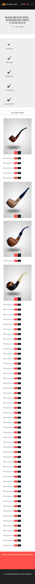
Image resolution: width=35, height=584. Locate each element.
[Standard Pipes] (9, 99)
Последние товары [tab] (17, 113)
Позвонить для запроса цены (17, 126)
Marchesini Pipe (12, 574)
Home (13, 26)
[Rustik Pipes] (9, 72)
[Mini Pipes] (9, 58)
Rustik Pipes (9, 76)
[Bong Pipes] (9, 44)
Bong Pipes (9, 48)
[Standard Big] (9, 86)
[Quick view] (19, 152)
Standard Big (9, 90)
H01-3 (17, 122)
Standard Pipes (9, 104)
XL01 (17, 225)
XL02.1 (17, 186)
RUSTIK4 (17, 269)
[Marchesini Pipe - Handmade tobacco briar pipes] (9, 4)
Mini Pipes (9, 62)
